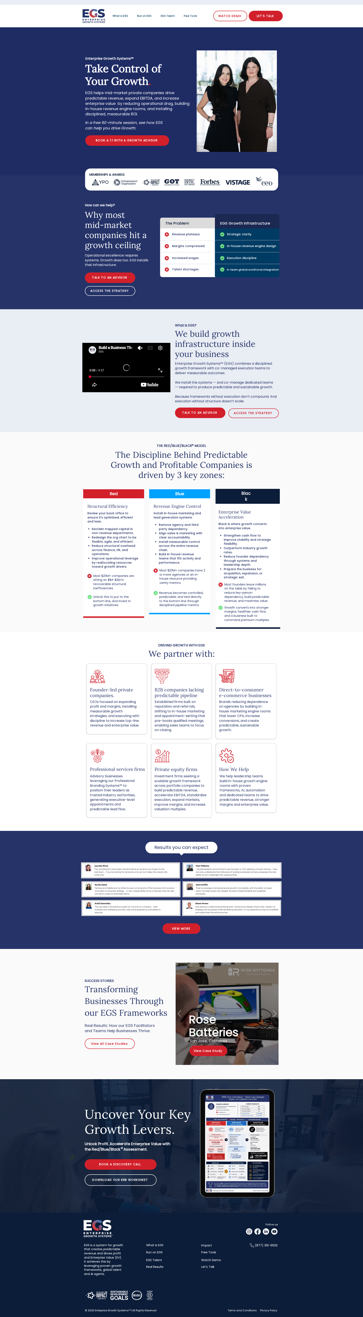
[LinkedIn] (266, 1231)
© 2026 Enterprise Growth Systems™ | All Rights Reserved (121, 1310)
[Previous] (179, 1013)
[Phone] (252, 1245)
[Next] (274, 1013)
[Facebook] (257, 1231)
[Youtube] (274, 1231)
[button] (110, 291)
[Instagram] (249, 1231)
